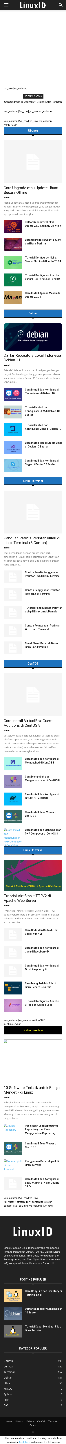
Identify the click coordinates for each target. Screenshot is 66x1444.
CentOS (41, 1421)
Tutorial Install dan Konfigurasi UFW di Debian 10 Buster (42, 411)
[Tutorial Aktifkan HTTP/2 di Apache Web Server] (33, 875)
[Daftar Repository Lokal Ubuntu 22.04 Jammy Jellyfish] (13, 226)
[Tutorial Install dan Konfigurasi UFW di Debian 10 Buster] (13, 412)
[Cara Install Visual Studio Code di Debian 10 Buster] (13, 447)
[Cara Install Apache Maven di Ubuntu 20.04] (13, 297)
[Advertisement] (33, 51)
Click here (24, 1442)
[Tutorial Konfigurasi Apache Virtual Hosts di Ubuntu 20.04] (13, 279)
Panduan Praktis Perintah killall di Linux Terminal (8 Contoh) (32, 540)
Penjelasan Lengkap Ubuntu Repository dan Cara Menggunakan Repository (41, 1129)
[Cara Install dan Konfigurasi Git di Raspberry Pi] (13, 970)
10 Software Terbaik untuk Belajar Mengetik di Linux (32, 1090)
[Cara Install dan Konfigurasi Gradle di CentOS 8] (13, 799)
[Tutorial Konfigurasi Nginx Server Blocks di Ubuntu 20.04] (13, 262)
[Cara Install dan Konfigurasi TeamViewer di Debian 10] (13, 394)
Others (33, 1425)
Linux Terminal (33, 480)
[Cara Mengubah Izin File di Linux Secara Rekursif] (13, 988)
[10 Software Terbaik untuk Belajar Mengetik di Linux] (33, 1061)
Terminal (53, 1421)
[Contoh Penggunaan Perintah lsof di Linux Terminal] (13, 594)
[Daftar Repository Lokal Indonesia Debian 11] (33, 337)
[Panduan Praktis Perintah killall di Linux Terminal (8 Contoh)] (33, 512)
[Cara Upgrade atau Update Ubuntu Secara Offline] (33, 161)
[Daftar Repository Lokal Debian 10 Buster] (13, 1313)
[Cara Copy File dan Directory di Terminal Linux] (13, 1295)
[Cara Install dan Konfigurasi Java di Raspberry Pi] (13, 952)
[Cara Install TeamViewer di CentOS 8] (13, 816)
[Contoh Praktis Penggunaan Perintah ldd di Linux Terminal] (13, 576)
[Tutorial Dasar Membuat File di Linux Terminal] (13, 1331)
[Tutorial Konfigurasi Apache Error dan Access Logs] (13, 1005)
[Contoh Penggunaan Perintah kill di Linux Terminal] (13, 630)
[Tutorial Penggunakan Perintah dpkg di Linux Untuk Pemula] (13, 612)
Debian (33, 313)
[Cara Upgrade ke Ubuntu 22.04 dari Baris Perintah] (13, 244)
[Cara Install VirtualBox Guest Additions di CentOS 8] (33, 694)
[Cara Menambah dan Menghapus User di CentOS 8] (13, 781)
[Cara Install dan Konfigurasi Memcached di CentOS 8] (13, 763)
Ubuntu (33, 130)
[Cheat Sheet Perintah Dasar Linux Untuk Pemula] (13, 647)
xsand (7, 197)
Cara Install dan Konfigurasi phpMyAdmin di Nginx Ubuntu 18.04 (42, 1183)
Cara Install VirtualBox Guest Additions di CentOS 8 (28, 723)
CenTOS (32, 663)
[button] (61, 5)
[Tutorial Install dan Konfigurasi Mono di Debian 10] (13, 429)
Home (9, 1421)
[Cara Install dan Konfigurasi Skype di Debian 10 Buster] (13, 465)
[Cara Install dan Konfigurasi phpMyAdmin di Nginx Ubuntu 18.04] (13, 1183)
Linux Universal (33, 850)
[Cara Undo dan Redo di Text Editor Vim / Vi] (13, 934)
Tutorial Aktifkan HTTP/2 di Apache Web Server (27, 898)
